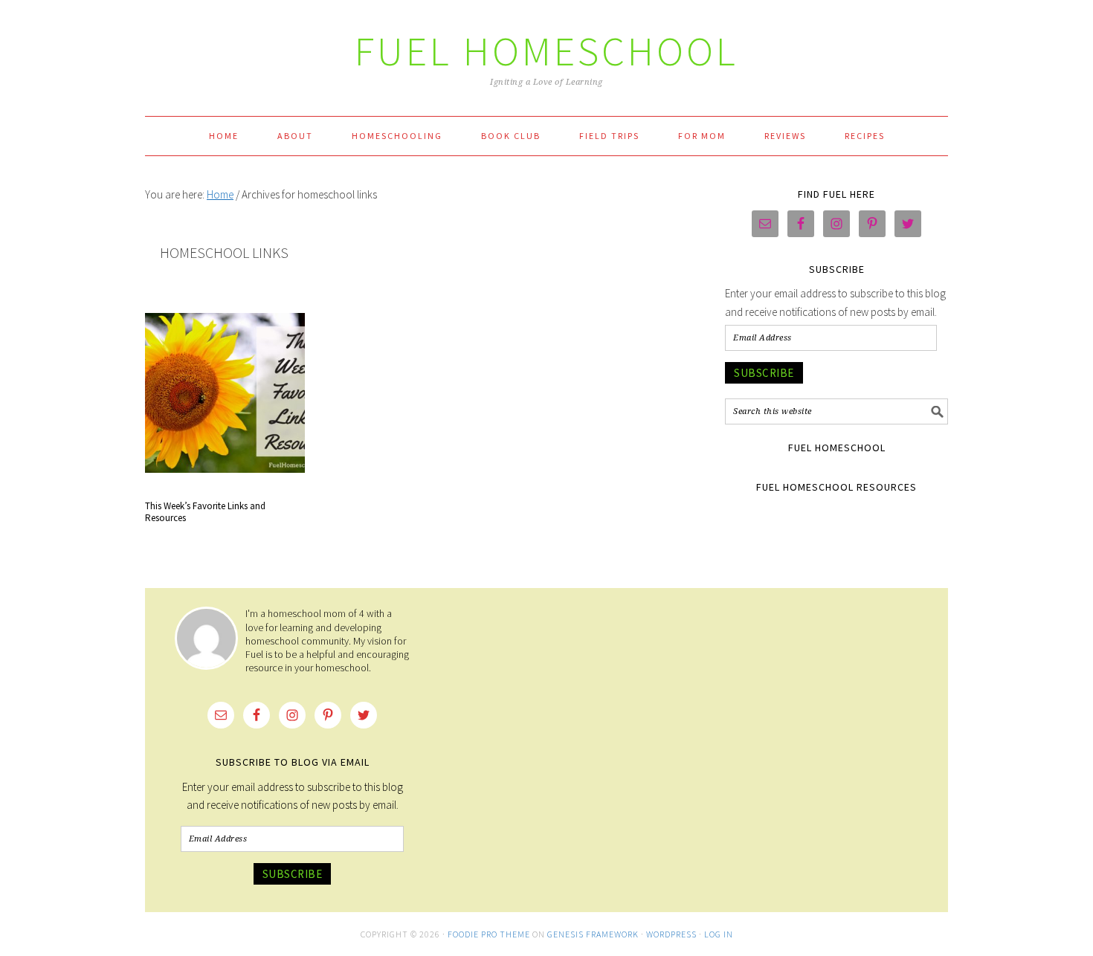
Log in (718, 934)
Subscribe (764, 373)
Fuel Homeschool (546, 51)
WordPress (671, 934)
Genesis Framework (593, 934)
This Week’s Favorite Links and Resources (205, 512)
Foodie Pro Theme (489, 934)
